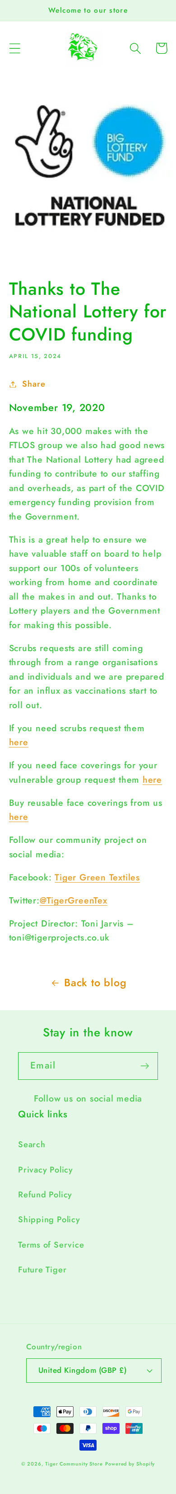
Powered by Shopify (130, 1463)
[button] (15, 48)
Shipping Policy (49, 1219)
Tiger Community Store (74, 1463)
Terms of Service (51, 1245)
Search (32, 1144)
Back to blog (95, 982)
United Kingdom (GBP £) (82, 1370)
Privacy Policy (45, 1170)
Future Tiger (42, 1270)
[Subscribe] (144, 1066)
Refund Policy (45, 1195)
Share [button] (33, 384)
